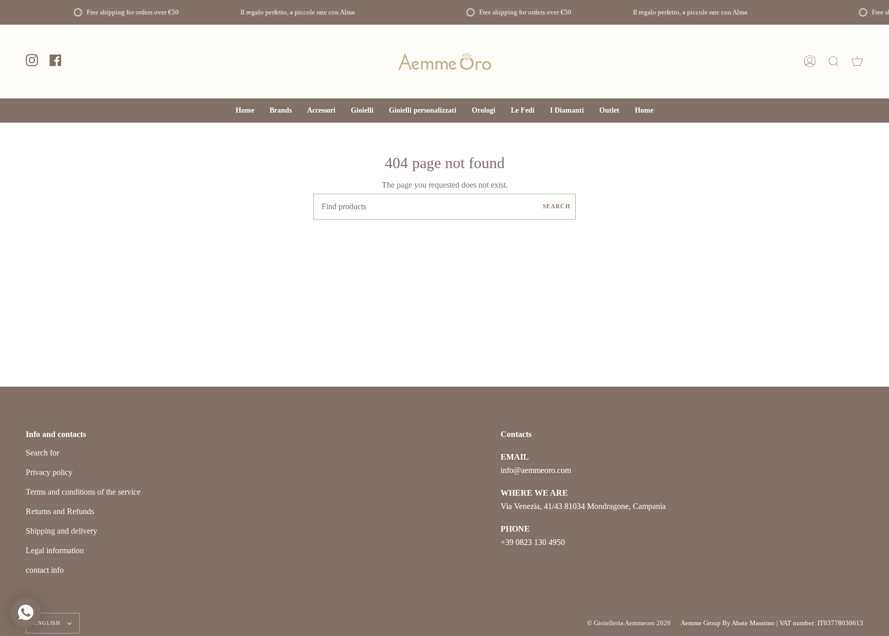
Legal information (55, 550)
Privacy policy (49, 472)
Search (557, 206)
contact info (45, 570)
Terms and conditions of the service (83, 491)
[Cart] (857, 61)
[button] (321, 110)
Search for (42, 452)
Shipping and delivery (61, 530)
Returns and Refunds (60, 511)
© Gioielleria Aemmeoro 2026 (629, 623)
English (48, 623)
